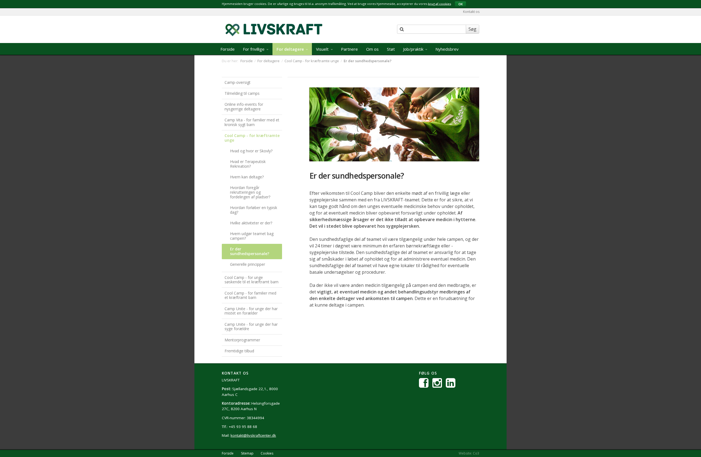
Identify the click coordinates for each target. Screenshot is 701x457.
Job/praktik (413, 49)
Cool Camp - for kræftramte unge (252, 138)
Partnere (349, 49)
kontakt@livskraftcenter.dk (253, 435)
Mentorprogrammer (242, 339)
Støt (391, 49)
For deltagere (291, 49)
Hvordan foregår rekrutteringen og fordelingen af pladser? (250, 192)
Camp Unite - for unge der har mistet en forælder (251, 311)
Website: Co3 (469, 453)
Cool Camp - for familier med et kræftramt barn (250, 295)
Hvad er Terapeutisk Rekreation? (248, 164)
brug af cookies (439, 3)
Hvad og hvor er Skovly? (251, 150)
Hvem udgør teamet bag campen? (252, 236)
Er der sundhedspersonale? (249, 251)
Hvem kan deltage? (247, 176)
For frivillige (254, 49)
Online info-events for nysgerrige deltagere (244, 107)
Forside (227, 49)
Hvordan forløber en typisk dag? (253, 210)
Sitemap (247, 453)
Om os (372, 49)
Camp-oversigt (238, 82)
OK (460, 4)
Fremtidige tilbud (239, 350)
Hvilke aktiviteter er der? (251, 222)
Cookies (267, 453)
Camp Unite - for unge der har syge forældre (251, 327)
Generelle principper (247, 264)
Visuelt (323, 49)
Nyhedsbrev (447, 49)
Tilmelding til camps (242, 93)
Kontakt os (471, 11)
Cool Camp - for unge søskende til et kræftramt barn (251, 280)
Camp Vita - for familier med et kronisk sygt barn (252, 122)
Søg (472, 29)
